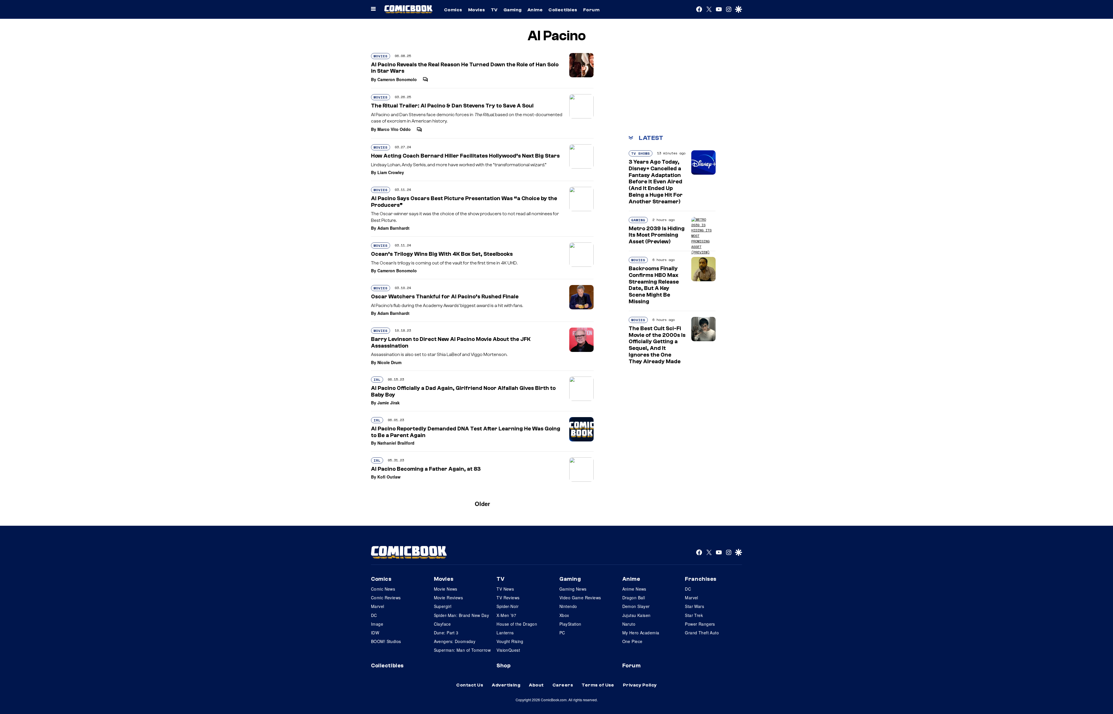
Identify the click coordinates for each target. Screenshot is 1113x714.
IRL (377, 379)
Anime (535, 9)
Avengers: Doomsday (455, 641)
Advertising (506, 685)
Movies (476, 9)
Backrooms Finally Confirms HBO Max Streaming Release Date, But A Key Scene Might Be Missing (654, 285)
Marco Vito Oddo (394, 129)
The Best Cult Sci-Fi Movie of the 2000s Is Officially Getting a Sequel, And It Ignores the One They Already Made (657, 345)
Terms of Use (598, 685)
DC (374, 615)
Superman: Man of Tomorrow (462, 650)
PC (562, 633)
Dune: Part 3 (446, 633)
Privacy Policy (640, 685)
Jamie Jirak (388, 403)
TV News (505, 589)
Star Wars (694, 606)
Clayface (442, 624)
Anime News (634, 589)
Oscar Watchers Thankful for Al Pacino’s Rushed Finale (445, 296)
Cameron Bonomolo (397, 79)
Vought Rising (510, 641)
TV (494, 9)
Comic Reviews (386, 597)
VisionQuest (508, 650)
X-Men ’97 (506, 615)
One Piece (632, 641)
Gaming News (573, 589)
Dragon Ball (633, 597)
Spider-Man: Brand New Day (461, 615)
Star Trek (694, 615)
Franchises (700, 579)
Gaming (512, 9)
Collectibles (562, 9)
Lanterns (505, 633)
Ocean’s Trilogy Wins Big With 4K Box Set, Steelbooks (442, 254)
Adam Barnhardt (393, 228)
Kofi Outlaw (389, 477)
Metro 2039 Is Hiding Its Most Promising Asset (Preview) (657, 235)
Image (377, 624)
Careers (562, 685)
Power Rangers (700, 624)
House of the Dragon (517, 624)
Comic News (383, 589)
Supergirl (443, 606)
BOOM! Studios (386, 641)
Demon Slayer (636, 606)
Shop (503, 665)
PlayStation (570, 624)
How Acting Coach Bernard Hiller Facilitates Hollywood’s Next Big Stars (465, 156)
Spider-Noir (508, 606)
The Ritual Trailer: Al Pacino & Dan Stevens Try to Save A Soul (452, 106)
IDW (375, 633)
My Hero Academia (640, 633)
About (536, 685)
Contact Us (469, 685)
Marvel (377, 606)
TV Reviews (508, 597)
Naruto (629, 624)
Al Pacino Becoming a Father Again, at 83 (426, 469)
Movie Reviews (448, 597)
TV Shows (640, 153)
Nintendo (568, 606)
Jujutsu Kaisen (636, 615)
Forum (591, 9)
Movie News (445, 589)
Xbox (564, 615)
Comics (453, 9)
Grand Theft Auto (702, 633)
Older (482, 503)
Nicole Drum (389, 362)
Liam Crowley (390, 172)
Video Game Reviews (580, 597)
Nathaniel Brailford (395, 443)
